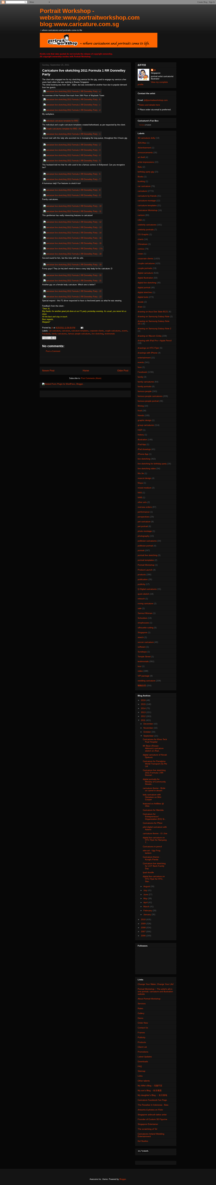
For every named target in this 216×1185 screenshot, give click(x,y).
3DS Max (142, 143)
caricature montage (147, 200)
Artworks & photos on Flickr (150, 1110)
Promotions (143, 1052)
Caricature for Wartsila (153, 810)
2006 (143, 935)
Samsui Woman (145, 613)
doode (141, 302)
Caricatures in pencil (152, 846)
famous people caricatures (79, 334)
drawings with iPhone (147, 353)
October (147, 732)
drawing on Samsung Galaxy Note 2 (154, 328)
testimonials (110, 334)
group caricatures (146, 425)
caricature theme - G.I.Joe (155, 833)
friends (141, 415)
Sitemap (141, 1071)
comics (141, 249)
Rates (140, 1008)
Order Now (143, 1023)
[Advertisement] (85, 360)
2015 (143, 704)
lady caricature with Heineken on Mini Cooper (152, 797)
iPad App (142, 444)
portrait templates (146, 560)
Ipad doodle (148, 872)
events (125, 331)
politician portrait (145, 545)
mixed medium (144, 488)
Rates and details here (149, 105)
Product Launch (145, 570)
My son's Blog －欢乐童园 (149, 1090)
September (148, 736)
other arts (142, 502)
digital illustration (145, 278)
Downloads (143, 1061)
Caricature (141, 125)
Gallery (141, 1013)
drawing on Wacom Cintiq (149, 336)
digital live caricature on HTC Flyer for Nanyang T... (155, 840)
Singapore (142, 632)
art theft (141, 157)
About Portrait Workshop (149, 999)
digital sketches (145, 292)
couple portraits (145, 268)
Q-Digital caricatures (147, 589)
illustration (142, 439)
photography (143, 536)
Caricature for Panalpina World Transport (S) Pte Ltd (155, 763)
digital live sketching (147, 282)
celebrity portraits (146, 229)
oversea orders (145, 507)
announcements (145, 152)
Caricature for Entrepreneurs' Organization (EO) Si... (154, 816)
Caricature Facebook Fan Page (152, 1100)
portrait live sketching (147, 555)
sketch (141, 637)
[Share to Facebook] (51, 337)
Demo (140, 1018)
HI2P (140, 430)
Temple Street (144, 656)
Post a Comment (53, 351)
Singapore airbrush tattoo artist (152, 1114)
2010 (143, 919)
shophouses (143, 623)
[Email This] (43, 337)
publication (143, 579)
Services (142, 1003)
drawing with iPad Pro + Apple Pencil (154, 340)
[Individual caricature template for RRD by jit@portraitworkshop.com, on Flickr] (60, 121)
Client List (142, 1047)
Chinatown (143, 244)
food (140, 410)
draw (140, 307)
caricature (66, 331)
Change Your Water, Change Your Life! (156, 984)
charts (140, 239)
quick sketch (143, 594)
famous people (144, 391)
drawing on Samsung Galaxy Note (153, 316)
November (148, 728)
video (140, 671)
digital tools (143, 297)
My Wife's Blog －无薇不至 (150, 1085)
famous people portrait (148, 401)
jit (52, 328)
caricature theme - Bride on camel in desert (154, 789)
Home (86, 370)
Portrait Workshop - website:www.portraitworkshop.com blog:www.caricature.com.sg (90, 17)
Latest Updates (145, 1056)
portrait (141, 550)
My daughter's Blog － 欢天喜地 (152, 1095)
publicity (141, 584)
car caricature (55, 331)
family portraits (144, 386)
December (148, 724)
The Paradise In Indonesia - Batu (153, 1105)
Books (140, 176)
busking (141, 181)
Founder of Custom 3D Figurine (152, 1119)
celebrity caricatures (147, 225)
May (145, 898)
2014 (143, 708)
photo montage (145, 531)
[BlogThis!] (46, 337)
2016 (143, 700)
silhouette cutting (145, 627)
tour (139, 666)
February (148, 910)
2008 (143, 927)
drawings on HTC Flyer (148, 348)
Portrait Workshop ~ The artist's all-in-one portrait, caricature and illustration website (155, 991)
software (142, 647)
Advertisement (144, 147)
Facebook (46, 334)
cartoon (141, 215)
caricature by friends (147, 196)
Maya (140, 483)
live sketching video (147, 468)
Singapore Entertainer (148, 1124)
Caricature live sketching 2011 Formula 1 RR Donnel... (154, 772)
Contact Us (143, 1027)
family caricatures (59, 334)
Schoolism (142, 618)
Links (140, 1076)
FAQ (140, 1066)
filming (141, 406)
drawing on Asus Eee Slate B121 (153, 311)
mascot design (144, 478)
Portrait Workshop (146, 565)
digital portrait (144, 287)
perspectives (143, 517)
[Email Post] (81, 328)
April (145, 902)
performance (144, 512)
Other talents (144, 1081)
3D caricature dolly (146, 138)
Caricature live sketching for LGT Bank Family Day (154, 866)
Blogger (122, 1179)
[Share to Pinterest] (54, 337)
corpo (140, 253)
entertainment (144, 357)
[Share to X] (49, 337)
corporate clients (97, 331)
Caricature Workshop (147, 210)
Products (142, 1042)
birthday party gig (146, 172)
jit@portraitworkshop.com (156, 100)
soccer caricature (146, 642)
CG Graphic (143, 234)
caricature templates (80, 331)
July (145, 890)
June (146, 894)
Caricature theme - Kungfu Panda (151, 858)
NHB (140, 497)
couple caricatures (113, 331)
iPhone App (143, 454)
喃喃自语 (142, 685)
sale (140, 608)
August (146, 886)
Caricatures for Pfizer (153, 823)
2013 (143, 712)
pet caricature (144, 521)
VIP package (143, 676)
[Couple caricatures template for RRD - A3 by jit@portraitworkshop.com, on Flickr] (62, 129)
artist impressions (146, 162)
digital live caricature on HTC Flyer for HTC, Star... (154, 879)
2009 (143, 923)
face (140, 367)
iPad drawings (144, 449)
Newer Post (48, 370)
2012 (143, 716)
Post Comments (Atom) (91, 378)
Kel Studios (143, 1141)
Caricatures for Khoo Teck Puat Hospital (155, 740)
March (146, 906)
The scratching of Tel (147, 1129)
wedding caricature (146, 680)
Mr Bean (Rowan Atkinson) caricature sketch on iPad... (153, 748)
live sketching (97, 334)
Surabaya (142, 652)
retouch (141, 598)
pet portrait (143, 526)
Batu (140, 167)
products (142, 574)
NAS (140, 492)
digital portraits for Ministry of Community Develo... (154, 781)
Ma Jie (141, 473)
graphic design (144, 420)
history (141, 434)
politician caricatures (147, 541)
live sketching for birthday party (152, 463)
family (140, 377)
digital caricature (145, 273)
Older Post (122, 370)
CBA (140, 220)
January (147, 914)
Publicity (141, 1037)
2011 (143, 720)
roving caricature (145, 603)
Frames (141, 1032)
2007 (143, 931)
